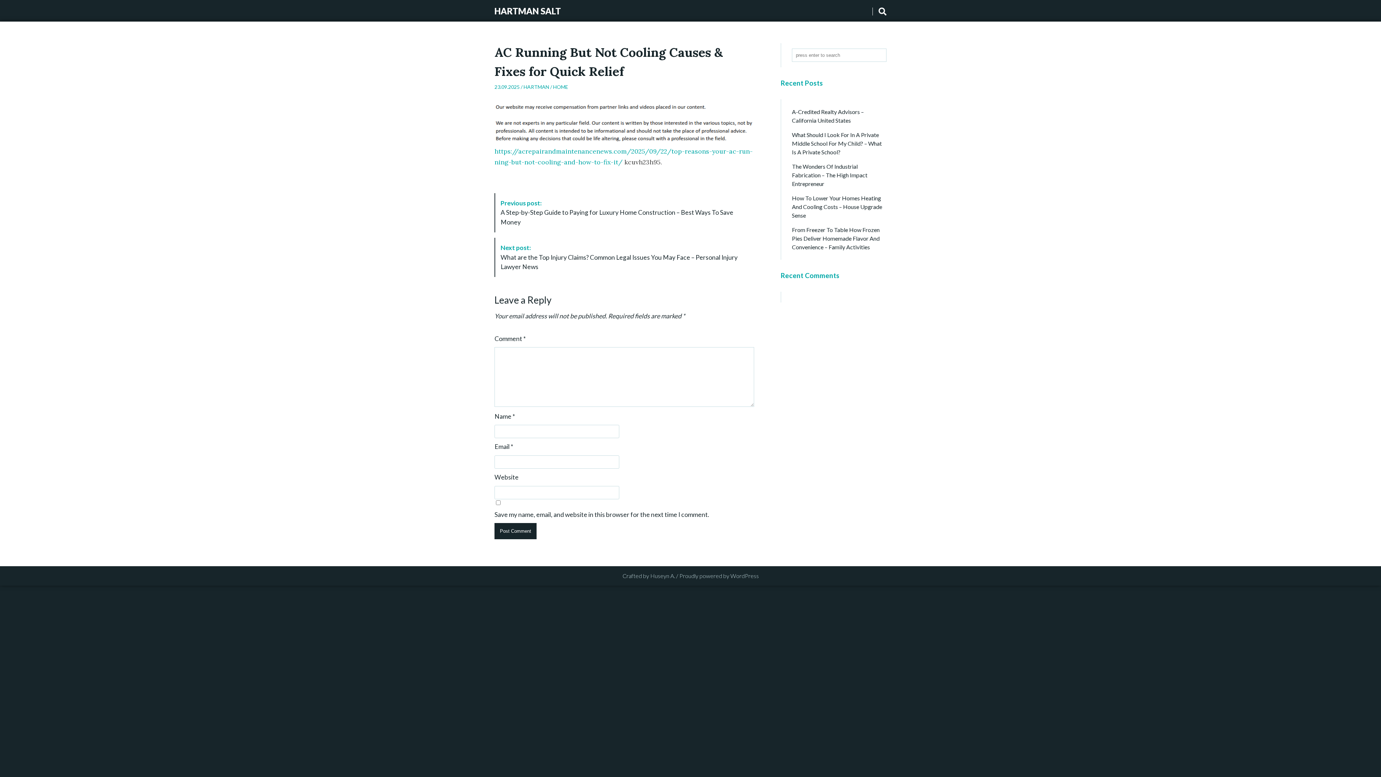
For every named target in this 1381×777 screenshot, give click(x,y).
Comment (510, 339)
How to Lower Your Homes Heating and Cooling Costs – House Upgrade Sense (837, 207)
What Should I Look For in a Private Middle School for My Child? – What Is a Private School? (837, 143)
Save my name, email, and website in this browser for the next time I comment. (601, 515)
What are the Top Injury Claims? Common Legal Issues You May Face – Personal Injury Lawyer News (619, 257)
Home (560, 87)
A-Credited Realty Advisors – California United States (828, 116)
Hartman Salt (527, 11)
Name (504, 416)
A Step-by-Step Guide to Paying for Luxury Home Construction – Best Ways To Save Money (617, 212)
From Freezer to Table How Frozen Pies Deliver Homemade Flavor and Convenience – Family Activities (836, 238)
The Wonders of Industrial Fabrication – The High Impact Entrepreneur (829, 175)
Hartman (536, 87)
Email (503, 447)
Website (506, 477)
